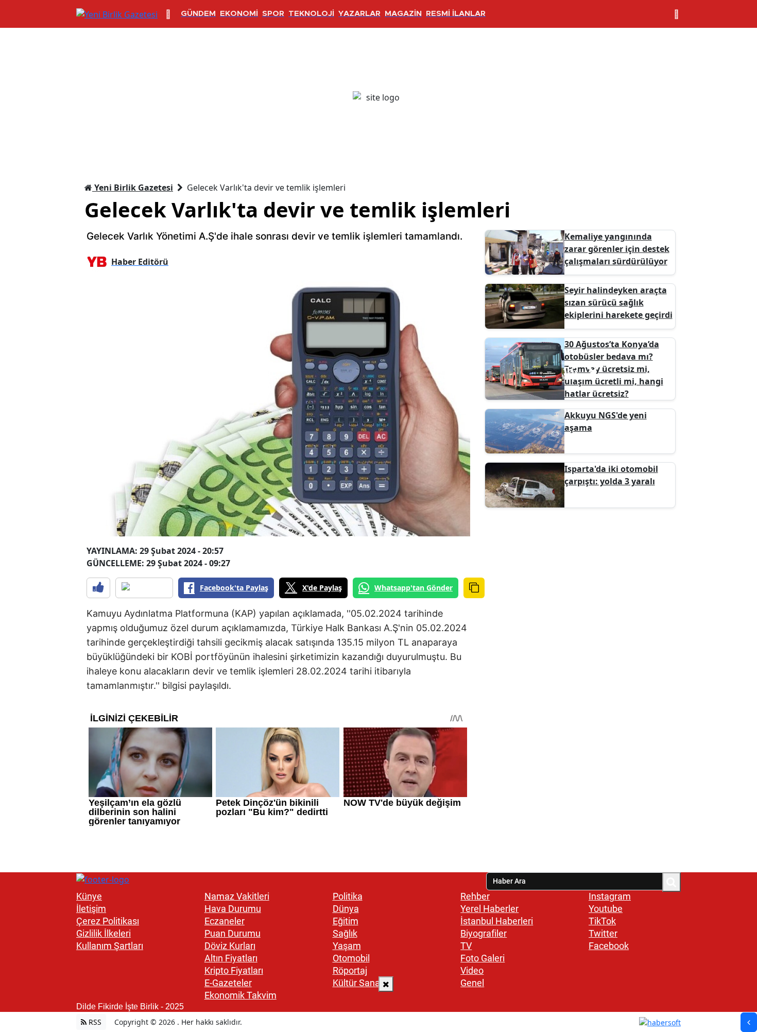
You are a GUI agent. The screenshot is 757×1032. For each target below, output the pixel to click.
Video (472, 970)
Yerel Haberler (489, 908)
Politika (348, 896)
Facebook (609, 945)
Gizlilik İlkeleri (103, 933)
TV (466, 945)
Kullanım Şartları (109, 945)
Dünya (346, 908)
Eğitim (345, 921)
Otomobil (351, 958)
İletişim (91, 908)
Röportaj (350, 970)
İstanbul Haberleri (496, 921)
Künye (89, 896)
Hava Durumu (232, 908)
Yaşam (347, 945)
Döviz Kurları (229, 945)
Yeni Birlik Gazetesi (132, 187)
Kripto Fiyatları (233, 970)
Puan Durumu (232, 933)
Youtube (606, 908)
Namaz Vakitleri (236, 896)
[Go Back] (749, 1022)
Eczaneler (224, 921)
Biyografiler (483, 933)
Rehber (475, 896)
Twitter (603, 933)
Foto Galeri (482, 958)
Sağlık (345, 933)
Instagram (610, 896)
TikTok (602, 921)
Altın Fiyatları (230, 958)
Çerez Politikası (107, 921)
